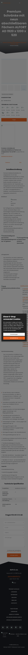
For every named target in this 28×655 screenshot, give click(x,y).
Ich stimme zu (14, 338)
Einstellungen (14, 334)
